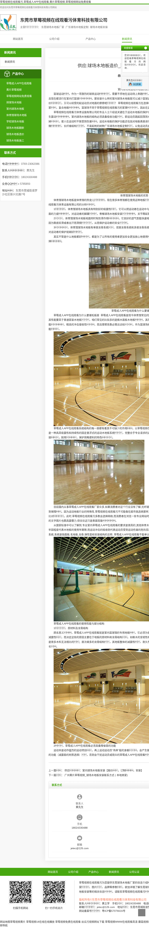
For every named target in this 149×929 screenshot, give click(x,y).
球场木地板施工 (15, 140)
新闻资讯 (127, 38)
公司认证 (134, 871)
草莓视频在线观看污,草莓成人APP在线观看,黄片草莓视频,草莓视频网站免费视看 (45, 1)
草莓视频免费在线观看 (68, 921)
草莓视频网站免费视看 (19, 96)
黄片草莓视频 (14, 89)
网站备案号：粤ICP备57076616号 (102, 910)
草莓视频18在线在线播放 (40, 921)
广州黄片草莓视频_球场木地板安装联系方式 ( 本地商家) (96, 775)
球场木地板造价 (15, 134)
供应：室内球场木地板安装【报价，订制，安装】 (104, 770)
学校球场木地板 (15, 121)
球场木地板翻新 (15, 127)
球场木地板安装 (113, 213)
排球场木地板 (14, 102)
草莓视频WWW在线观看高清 (121, 921)
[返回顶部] (141, 912)
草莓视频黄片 (17, 921)
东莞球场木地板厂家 (123, 882)
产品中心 (91, 38)
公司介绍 (54, 38)
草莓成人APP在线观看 (19, 83)
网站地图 (5, 921)
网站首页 (18, 38)
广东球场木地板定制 (115, 125)
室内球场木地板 (15, 108)
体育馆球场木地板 (16, 115)
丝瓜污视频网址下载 (92, 921)
